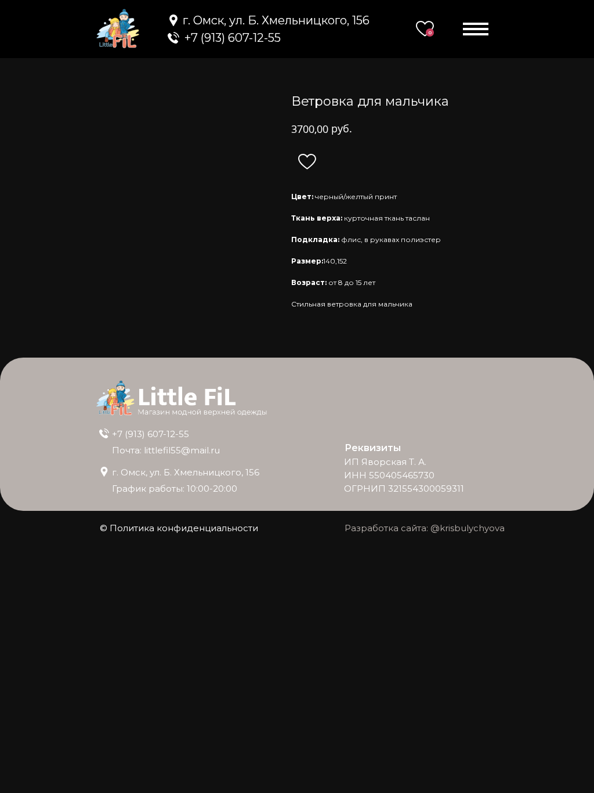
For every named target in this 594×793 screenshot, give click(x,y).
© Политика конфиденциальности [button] (179, 528)
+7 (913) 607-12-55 (150, 433)
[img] (173, 38)
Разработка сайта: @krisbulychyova (425, 528)
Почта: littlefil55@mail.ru (166, 450)
